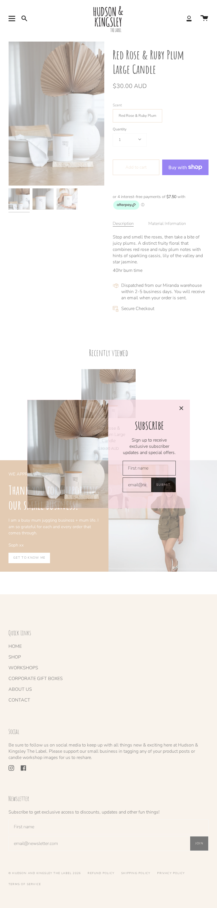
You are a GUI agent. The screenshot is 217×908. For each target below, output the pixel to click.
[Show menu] (12, 18)
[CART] (204, 18)
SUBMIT (163, 485)
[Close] (181, 408)
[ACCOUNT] (189, 18)
